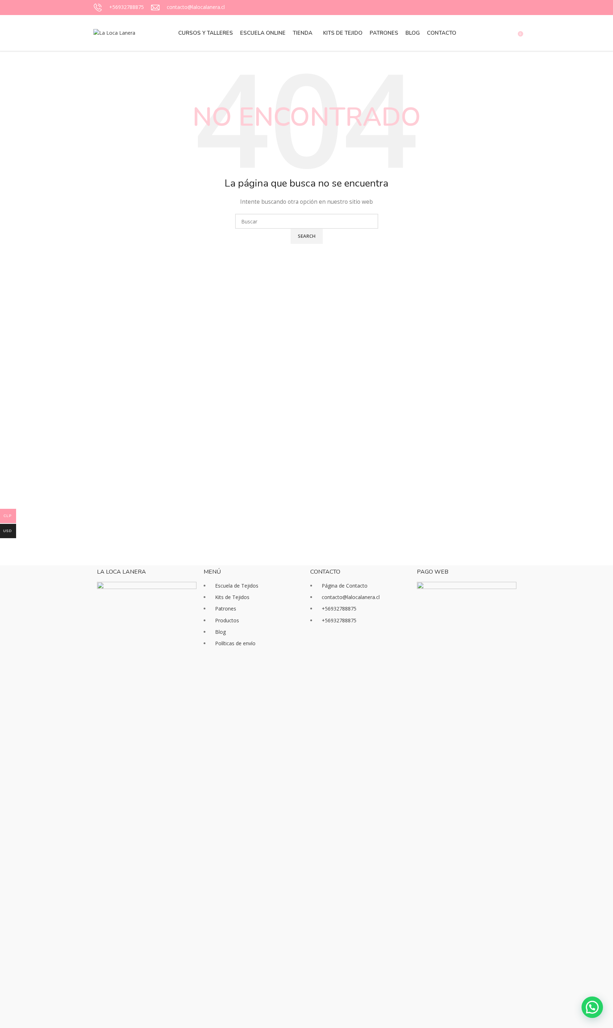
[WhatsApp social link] (515, 8)
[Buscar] (497, 33)
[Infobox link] (118, 7)
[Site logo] (114, 32)
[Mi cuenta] (484, 33)
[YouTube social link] (507, 8)
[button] (592, 1007)
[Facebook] (319, 648)
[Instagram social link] (498, 8)
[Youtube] (358, 648)
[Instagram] (338, 648)
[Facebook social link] (490, 8)
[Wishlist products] (509, 33)
